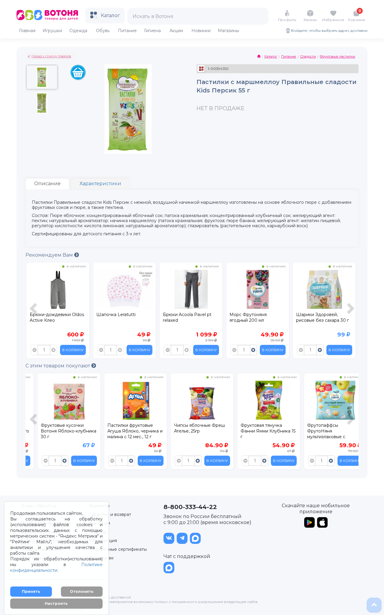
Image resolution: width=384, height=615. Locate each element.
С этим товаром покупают (58, 366)
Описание (47, 183)
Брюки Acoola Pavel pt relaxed (187, 317)
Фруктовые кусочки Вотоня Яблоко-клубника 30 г (57, 431)
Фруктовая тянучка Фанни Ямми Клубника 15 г (257, 431)
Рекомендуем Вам (50, 255)
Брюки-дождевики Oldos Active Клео (57, 317)
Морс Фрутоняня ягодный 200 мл (248, 317)
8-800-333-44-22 (190, 507)
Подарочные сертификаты (118, 549)
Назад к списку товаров (51, 56)
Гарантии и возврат (110, 514)
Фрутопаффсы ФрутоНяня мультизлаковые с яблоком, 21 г (315, 432)
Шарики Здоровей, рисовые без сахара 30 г (322, 317)
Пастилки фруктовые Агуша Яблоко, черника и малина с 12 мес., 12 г (124, 431)
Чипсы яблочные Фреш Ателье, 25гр (188, 428)
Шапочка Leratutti (116, 314)
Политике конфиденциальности (56, 567)
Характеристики (100, 183)
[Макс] (195, 538)
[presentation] (34, 312)
